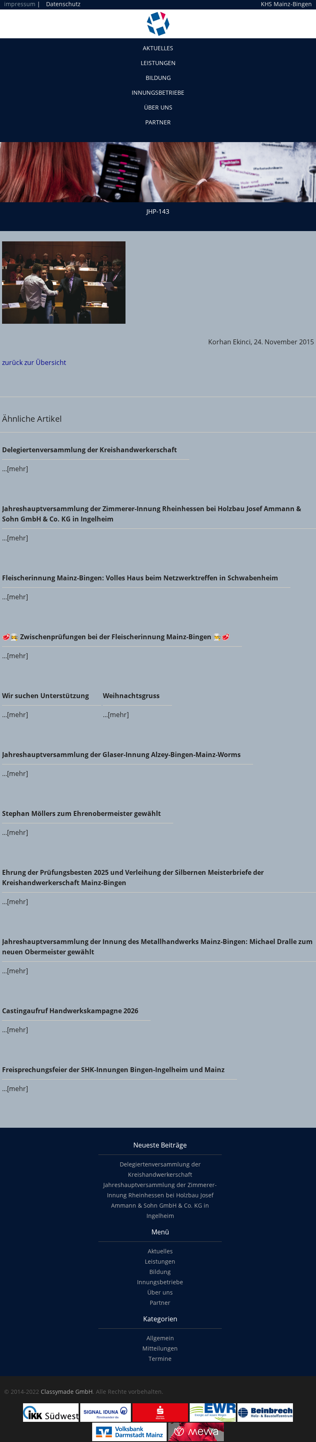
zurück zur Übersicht (34, 362)
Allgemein (160, 1338)
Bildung (158, 78)
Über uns (158, 107)
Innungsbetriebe (158, 92)
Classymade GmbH (67, 1391)
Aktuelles (158, 48)
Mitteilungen (160, 1348)
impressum (19, 4)
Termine (160, 1359)
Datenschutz (63, 4)
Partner (158, 122)
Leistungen (158, 63)
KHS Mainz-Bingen (286, 4)
